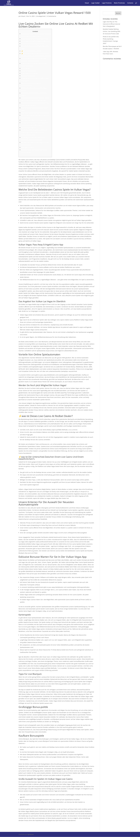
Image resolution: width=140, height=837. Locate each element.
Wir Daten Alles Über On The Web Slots (33, 120)
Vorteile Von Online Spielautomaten (32, 44)
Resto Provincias (119, 3)
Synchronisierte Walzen (28, 128)
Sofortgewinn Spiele (27, 147)
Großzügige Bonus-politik (29, 73)
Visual (87, 3)
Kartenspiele (25, 68)
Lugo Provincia (107, 3)
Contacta (130, 3)
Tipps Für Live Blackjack (28, 71)
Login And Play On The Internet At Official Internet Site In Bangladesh (111, 24)
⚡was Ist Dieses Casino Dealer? (31, 51)
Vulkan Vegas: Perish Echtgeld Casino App (34, 39)
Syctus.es (31, 834)
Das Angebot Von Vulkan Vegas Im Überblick (35, 41)
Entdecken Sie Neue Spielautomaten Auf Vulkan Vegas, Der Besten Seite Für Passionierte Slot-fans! (34, 132)
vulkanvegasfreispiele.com (30, 202)
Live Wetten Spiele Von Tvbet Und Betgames (35, 113)
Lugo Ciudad (95, 3)
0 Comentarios (51, 16)
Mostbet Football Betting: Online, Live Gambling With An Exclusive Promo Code (111, 31)
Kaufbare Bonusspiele (28, 76)
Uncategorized (40, 16)
